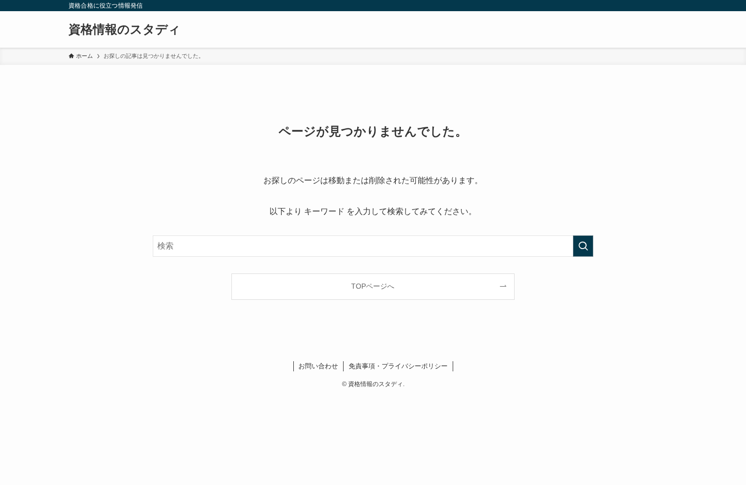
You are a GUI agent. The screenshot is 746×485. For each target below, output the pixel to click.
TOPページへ (372, 286)
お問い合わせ (318, 366)
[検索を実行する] (583, 246)
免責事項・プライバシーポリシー (398, 366)
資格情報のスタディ (125, 29)
